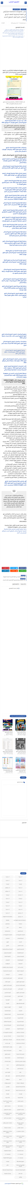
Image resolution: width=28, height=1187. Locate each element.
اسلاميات (8, 938)
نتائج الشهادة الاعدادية (20, 1170)
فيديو (20, 1079)
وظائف (20, 1177)
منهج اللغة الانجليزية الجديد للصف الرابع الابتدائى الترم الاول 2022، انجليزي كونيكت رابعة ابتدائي (14, 160)
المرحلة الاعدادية (7, 1025)
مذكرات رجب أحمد (7, 1118)
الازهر (8, 942)
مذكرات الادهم (8, 1106)
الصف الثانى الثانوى (20, 992)
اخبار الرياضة (7, 931)
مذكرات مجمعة (7, 1127)
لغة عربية (8, 1097)
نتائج (8, 1165)
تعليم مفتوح (7, 1054)
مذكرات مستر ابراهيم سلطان (7, 1132)
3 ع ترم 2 (7, 902)
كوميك (7, 1094)
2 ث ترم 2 (20, 891)
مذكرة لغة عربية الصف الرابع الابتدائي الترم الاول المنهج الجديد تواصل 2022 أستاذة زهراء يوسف (14, 288)
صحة (7, 1068)
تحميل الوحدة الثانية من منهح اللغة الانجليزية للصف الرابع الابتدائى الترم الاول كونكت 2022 (14, 252)
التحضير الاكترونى (20, 949)
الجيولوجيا (8, 963)
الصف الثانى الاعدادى (7, 989)
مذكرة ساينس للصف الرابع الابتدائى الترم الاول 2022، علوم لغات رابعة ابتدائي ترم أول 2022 (14, 360)
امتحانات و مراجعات (20, 1043)
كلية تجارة (8, 1090)
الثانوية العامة (8, 956)
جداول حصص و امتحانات (20, 1061)
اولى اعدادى (7, 1043)
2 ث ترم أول (7, 891)
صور (20, 1072)
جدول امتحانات (8, 1061)
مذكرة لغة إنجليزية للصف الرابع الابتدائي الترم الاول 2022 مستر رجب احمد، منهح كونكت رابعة (14, 204)
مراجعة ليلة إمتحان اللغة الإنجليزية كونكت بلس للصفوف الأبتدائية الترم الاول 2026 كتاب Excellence (21, 771)
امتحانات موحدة (20, 1036)
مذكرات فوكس (20, 1127)
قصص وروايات (7, 1083)
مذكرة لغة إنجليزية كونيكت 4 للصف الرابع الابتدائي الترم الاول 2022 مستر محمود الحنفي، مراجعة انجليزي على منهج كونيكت (14, 219)
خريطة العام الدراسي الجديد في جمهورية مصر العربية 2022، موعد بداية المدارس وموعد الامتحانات (14, 375)
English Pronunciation (7, 916)
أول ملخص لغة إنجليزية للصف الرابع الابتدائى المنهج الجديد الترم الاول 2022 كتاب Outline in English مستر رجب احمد (15, 483)
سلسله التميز (20, 1068)
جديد (8, 1065)
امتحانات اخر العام (20, 1032)
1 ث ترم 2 (7, 880)
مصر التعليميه (20, 1150)
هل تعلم (20, 1173)
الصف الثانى (20, 989)
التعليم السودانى (20, 956)
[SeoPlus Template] (22, 1184)
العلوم (20, 1000)
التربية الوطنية (20, 952)
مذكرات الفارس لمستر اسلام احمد (20, 1114)
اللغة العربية (20, 1018)
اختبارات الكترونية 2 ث (20, 934)
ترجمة (20, 1050)
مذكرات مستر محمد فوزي (7, 1142)
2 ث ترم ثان (20, 895)
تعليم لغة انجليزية (20, 1054)
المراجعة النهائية (7, 1021)
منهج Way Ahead (20, 1161)
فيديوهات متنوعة (20, 1083)
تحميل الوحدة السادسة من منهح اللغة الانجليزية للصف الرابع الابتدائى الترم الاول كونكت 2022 (14, 262)
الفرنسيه (7, 1000)
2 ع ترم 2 (20, 898)
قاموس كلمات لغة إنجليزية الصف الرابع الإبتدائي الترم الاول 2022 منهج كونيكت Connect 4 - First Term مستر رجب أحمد (14, 189)
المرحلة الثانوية (20, 1028)
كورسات (20, 1094)
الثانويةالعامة (20, 960)
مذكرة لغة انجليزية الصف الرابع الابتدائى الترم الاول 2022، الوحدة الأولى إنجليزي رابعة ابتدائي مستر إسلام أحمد (14, 233)
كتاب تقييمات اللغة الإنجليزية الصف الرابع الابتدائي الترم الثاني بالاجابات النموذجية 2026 (21, 753)
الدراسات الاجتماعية (7, 971)
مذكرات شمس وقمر (7, 1123)
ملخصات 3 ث (20, 1158)
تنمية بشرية (7, 1057)
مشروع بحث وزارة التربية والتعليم (7, 1146)
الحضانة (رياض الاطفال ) (7, 967)
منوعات (7, 1161)
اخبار (8, 927)
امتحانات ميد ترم (7, 1036)
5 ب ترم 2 (7, 909)
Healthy (7, 920)
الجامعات (8, 960)
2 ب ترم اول (7, 887)
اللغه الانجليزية (20, 1021)
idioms (20, 927)
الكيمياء (20, 1010)
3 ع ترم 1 (20, 905)
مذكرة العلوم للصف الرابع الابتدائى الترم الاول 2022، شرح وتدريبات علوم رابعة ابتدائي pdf (12, 34)
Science (20, 924)
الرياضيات (20, 974)
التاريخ (7, 945)
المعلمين (8, 1028)
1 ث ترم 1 (20, 880)
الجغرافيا (20, 963)
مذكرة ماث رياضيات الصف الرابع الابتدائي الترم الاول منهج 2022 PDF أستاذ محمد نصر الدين (14, 343)
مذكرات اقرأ (20, 1106)
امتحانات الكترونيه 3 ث (7, 1032)
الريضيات (7, 974)
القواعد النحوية (7, 1007)
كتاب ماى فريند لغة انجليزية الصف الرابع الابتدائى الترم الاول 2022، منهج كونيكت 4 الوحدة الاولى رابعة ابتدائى (14, 226)
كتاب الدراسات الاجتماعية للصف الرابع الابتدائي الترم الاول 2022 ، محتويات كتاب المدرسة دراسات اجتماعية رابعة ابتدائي (15, 368)
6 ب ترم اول (20, 916)
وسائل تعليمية (7, 1173)
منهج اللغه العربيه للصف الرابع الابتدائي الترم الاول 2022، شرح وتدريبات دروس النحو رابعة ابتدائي (14, 280)
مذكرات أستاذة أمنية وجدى (7, 1102)
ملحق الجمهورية (7, 1150)
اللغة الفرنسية (7, 1018)
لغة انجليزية (20, 1097)
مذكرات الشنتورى (7, 1109)
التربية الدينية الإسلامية (7, 949)
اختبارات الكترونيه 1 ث (7, 934)
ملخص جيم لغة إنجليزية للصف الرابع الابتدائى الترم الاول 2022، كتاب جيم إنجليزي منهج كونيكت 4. (14, 182)
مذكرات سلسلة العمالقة (20, 1124)
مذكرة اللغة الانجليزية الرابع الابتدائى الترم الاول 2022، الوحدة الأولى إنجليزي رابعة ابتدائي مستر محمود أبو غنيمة (14, 243)
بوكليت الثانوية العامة (7, 1047)
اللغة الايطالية (8, 1014)
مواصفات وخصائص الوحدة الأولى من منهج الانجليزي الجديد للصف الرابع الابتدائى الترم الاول (13, 30)
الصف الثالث (7, 981)
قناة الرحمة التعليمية (20, 1086)
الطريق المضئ (14, 2)
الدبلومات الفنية (20, 971)
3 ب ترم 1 (7, 898)
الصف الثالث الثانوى (8, 985)
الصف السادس (7, 996)
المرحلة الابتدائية (20, 1025)
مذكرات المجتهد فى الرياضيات (8, 1114)
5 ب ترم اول (20, 913)
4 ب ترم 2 (20, 909)
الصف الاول (20, 978)
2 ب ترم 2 (20, 887)
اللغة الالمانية (8, 1010)
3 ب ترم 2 (20, 902)
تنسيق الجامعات (20, 1057)
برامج (20, 1047)
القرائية (20, 1007)
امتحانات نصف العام (7, 1039)
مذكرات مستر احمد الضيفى (20, 1137)
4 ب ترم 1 (23, 9)
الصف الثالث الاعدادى (20, 985)
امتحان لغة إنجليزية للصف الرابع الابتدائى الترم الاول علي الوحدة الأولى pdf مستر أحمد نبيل (14, 168)
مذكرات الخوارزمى (20, 1109)
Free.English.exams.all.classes (20, 920)
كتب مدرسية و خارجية (20, 1090)
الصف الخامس (7, 992)
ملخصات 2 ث (7, 1154)
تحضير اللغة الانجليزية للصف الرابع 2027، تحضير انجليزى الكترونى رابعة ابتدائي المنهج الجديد (8, 734)
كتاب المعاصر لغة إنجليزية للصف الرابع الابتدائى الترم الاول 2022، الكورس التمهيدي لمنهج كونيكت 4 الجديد (14, 212)
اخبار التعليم (20, 931)
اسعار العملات (20, 938)
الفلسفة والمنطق (20, 1003)
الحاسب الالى (20, 967)
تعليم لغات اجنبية (7, 1050)
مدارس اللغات (20, 1101)
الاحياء (20, 942)
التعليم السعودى (7, 952)
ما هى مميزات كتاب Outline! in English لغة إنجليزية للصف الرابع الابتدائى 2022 (12, 37)
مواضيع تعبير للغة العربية (20, 1166)
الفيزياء (7, 1003)
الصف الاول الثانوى (20, 981)
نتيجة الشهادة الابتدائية (8, 1170)
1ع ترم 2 (7, 884)
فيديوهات (8, 1079)
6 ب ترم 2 (7, 913)
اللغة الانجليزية (20, 1014)
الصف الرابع (16, 9)
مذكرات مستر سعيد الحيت (7, 1137)
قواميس (7, 1086)
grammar (8, 924)
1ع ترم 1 (20, 884)
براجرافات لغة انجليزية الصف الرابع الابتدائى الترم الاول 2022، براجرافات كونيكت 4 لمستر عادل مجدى (14, 149)
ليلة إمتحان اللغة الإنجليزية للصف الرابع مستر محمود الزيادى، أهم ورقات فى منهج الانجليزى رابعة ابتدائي (8, 753)
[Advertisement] (14, 54)
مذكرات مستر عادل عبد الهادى (20, 1142)
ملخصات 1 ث (20, 1154)
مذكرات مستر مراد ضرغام (20, 1146)
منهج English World (7, 1158)
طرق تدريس (7, 1072)
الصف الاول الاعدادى (7, 978)
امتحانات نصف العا (20, 1039)
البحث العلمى (20, 945)
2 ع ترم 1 (7, 895)
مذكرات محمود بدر (20, 1131)
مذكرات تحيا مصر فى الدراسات (20, 1119)
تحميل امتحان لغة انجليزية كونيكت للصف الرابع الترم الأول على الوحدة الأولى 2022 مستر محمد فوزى (14, 175)
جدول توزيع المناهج (20, 1065)
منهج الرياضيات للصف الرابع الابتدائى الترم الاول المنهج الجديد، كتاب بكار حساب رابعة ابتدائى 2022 (14, 336)
